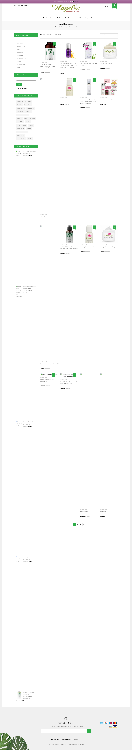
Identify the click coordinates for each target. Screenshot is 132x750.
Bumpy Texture (21, 108)
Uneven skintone (21, 138)
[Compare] (43, 47)
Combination (30, 108)
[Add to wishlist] (51, 47)
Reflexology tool (21, 58)
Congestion (20, 111)
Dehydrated (28, 111)
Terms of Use (55, 739)
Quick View (47, 47)
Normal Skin (20, 121)
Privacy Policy (66, 739)
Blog (86, 18)
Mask (18, 49)
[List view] (44, 35)
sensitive (24, 132)
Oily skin (28, 121)
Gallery (59, 18)
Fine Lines (19, 118)
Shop (51, 18)
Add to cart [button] (55, 47)
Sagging (29, 128)
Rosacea (31, 125)
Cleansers (20, 40)
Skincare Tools (21, 64)
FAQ (80, 18)
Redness (24, 125)
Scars (18, 132)
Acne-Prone (20, 101)
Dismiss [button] (75, 1)
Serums (19, 61)
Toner (18, 67)
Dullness (25, 115)
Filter (19, 84)
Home (38, 18)
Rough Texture (20, 128)
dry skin (19, 115)
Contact (93, 18)
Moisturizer (20, 52)
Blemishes (19, 104)
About (45, 18)
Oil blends (20, 55)
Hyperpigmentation (29, 118)
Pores (18, 125)
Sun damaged (20, 135)
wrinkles (30, 138)
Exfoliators (20, 43)
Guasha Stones (21, 46)
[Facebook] (15, 723)
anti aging (28, 101)
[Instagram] (18, 723)
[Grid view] (41, 35)
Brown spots (27, 104)
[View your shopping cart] (115, 6)
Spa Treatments (70, 18)
